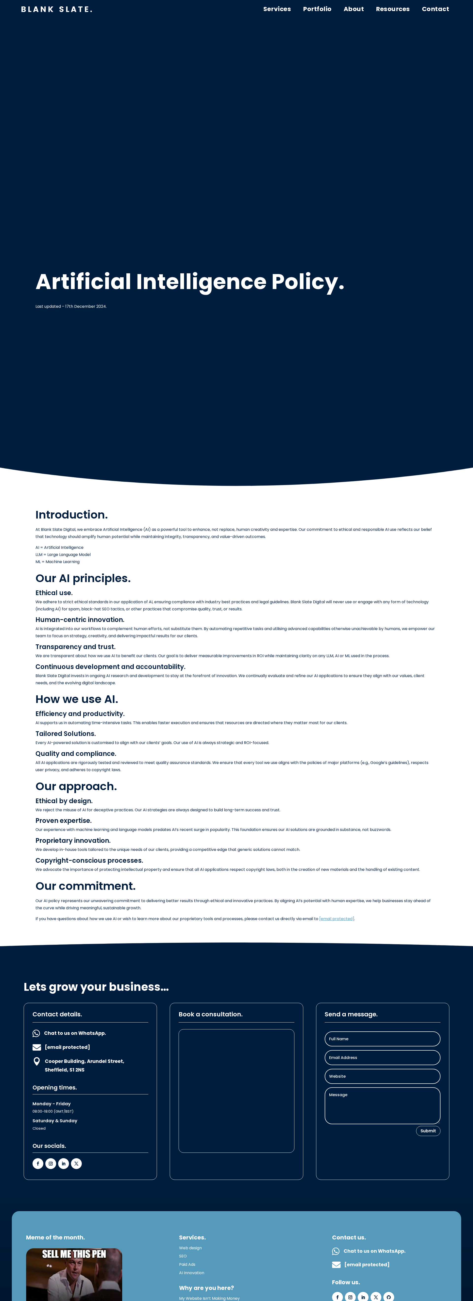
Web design (190, 1248)
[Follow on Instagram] (50, 1163)
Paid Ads (187, 1264)
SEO (183, 1256)
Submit (428, 1131)
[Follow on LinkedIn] (63, 1163)
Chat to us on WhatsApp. (75, 1033)
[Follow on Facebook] (38, 1163)
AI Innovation (191, 1273)
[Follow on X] (76, 1163)
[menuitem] (436, 9)
